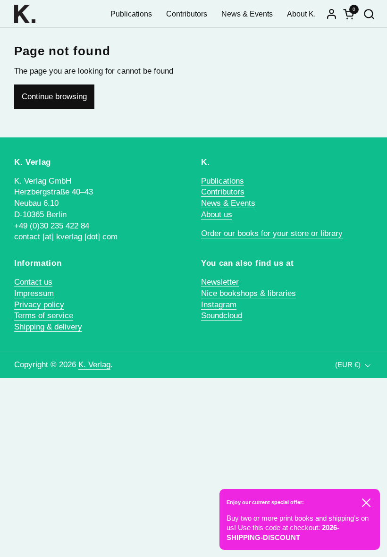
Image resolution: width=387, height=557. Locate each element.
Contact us (33, 282)
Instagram (218, 304)
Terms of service (43, 315)
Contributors (222, 191)
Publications (222, 181)
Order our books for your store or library (272, 233)
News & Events (228, 203)
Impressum (34, 293)
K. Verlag (94, 364)
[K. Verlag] (24, 14)
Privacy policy (39, 304)
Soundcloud (221, 315)
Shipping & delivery (48, 326)
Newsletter (220, 282)
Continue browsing (54, 96)
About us (216, 214)
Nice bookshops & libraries (248, 293)
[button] (369, 14)
